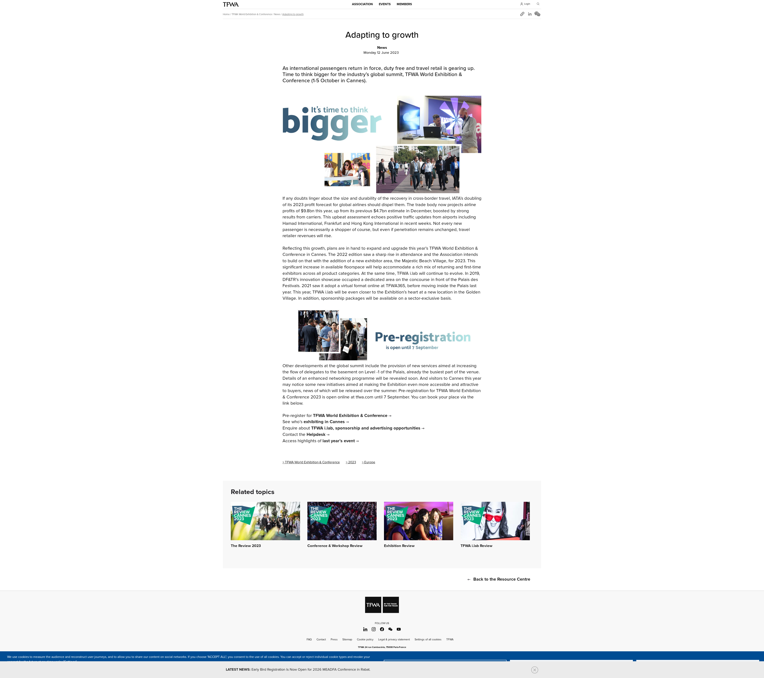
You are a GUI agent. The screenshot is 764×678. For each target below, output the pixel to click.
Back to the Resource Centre (501, 579)
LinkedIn (365, 629)
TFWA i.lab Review (476, 546)
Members (404, 4)
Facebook (382, 629)
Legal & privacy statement (394, 639)
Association (362, 4)
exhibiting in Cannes (324, 422)
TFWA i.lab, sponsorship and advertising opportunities (365, 428)
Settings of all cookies (428, 639)
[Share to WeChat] (537, 14)
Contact (321, 639)
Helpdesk (316, 434)
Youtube (398, 629)
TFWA (231, 4)
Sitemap (347, 639)
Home (226, 14)
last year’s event (339, 441)
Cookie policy (365, 639)
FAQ (309, 639)
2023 (352, 462)
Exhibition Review (399, 546)
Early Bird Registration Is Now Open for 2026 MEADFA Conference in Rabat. (298, 669)
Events (385, 4)
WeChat (390, 629)
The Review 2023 (246, 546)
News (277, 14)
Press (334, 639)
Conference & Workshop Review (335, 546)
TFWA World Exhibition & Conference (252, 14)
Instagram (373, 629)
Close (534, 669)
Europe (369, 462)
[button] (522, 14)
